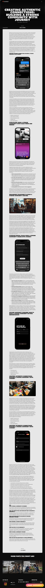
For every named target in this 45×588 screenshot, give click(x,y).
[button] (41, 1)
